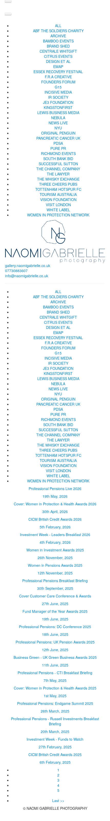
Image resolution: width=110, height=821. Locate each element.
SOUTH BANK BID (58, 158)
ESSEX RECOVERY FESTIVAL (58, 71)
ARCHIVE (58, 35)
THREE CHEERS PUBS (58, 184)
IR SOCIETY (58, 97)
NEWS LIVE (58, 122)
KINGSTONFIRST (58, 107)
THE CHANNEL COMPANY (58, 168)
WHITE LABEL (58, 209)
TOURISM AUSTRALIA (58, 194)
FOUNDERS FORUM (58, 81)
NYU (58, 127)
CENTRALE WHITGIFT (58, 51)
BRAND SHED (58, 46)
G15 (58, 87)
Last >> (58, 800)
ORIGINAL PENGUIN (58, 133)
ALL (58, 25)
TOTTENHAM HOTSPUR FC (58, 189)
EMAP (58, 66)
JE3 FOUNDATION (58, 102)
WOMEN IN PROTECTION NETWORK (58, 214)
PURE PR (58, 148)
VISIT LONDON (58, 204)
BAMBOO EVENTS (58, 40)
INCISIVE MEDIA (58, 92)
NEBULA (58, 117)
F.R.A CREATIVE (58, 76)
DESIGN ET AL (58, 61)
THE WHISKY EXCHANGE (58, 179)
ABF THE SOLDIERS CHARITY (58, 30)
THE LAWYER (58, 173)
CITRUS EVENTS (58, 56)
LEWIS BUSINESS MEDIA (58, 112)
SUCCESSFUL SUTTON (58, 163)
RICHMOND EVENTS (58, 153)
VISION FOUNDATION (58, 199)
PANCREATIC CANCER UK (58, 138)
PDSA (58, 143)
